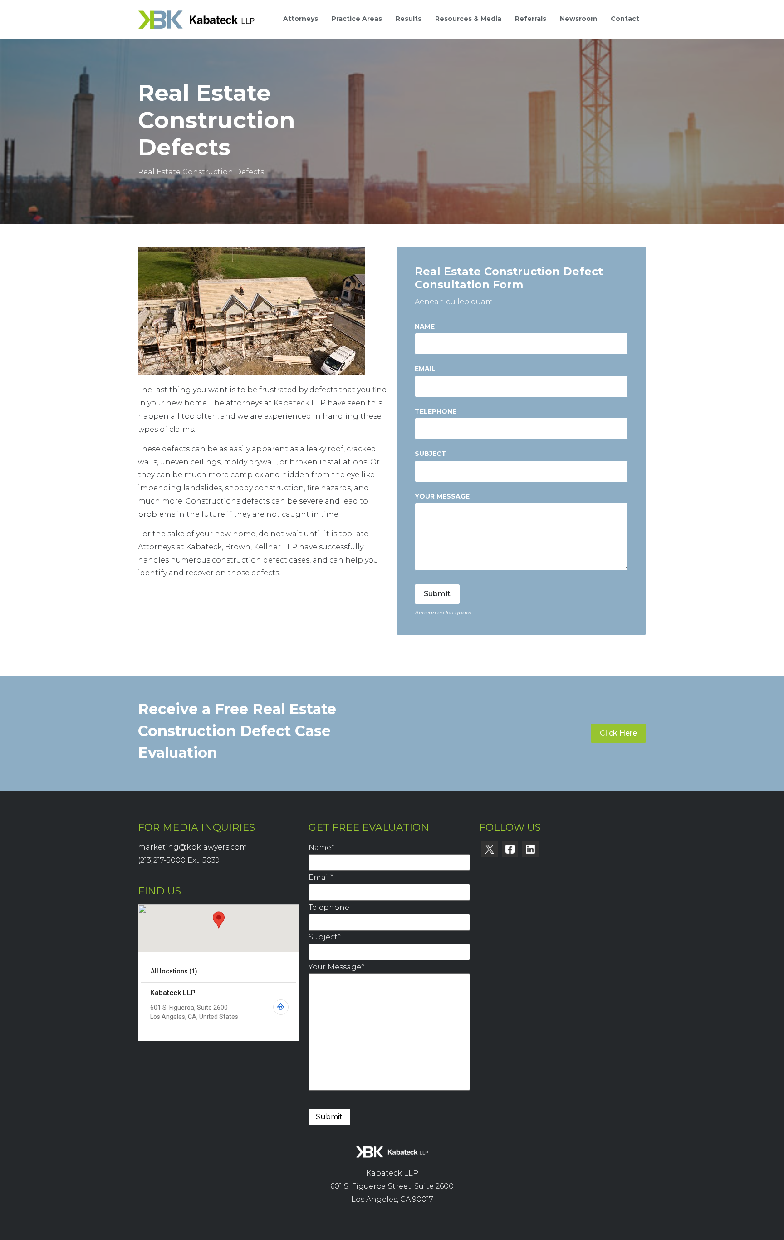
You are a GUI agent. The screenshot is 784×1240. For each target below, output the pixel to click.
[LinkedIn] (530, 849)
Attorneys (300, 19)
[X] (489, 849)
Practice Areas (357, 19)
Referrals (530, 19)
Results (408, 19)
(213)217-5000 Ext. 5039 (179, 860)
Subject (430, 453)
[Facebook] (510, 849)
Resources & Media (468, 19)
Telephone (435, 411)
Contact (625, 19)
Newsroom (578, 19)
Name (425, 326)
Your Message (442, 496)
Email (425, 369)
